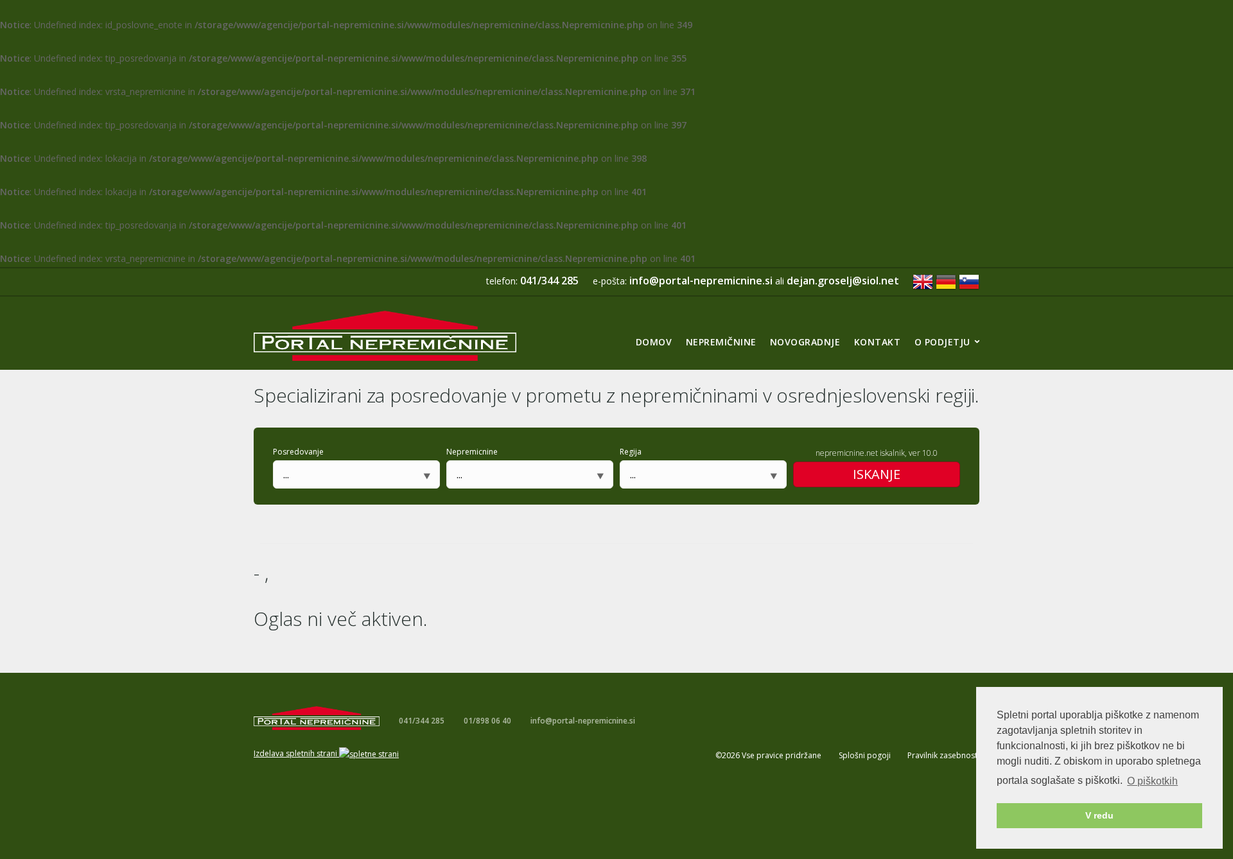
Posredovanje (298, 451)
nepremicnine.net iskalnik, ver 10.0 (877, 452)
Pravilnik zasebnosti (943, 755)
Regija (631, 451)
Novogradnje (805, 342)
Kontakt (877, 342)
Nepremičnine (721, 342)
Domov (654, 342)
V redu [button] (1099, 815)
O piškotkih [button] (1152, 781)
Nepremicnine (472, 451)
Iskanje (876, 474)
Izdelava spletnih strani (296, 753)
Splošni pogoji (865, 755)
